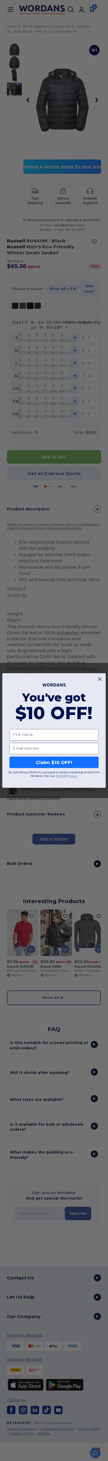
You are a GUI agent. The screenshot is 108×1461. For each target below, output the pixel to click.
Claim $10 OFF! (54, 762)
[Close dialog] (100, 679)
